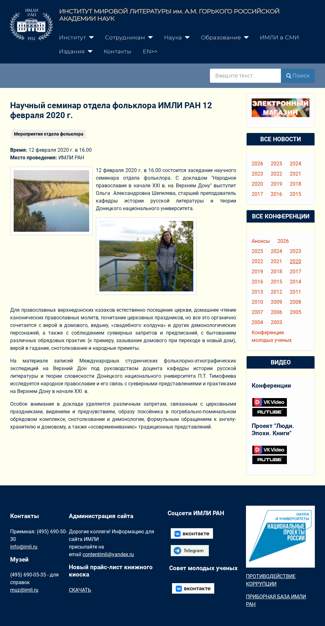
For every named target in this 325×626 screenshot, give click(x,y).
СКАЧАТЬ (80, 590)
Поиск (300, 76)
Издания (72, 51)
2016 (276, 194)
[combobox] (245, 76)
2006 (276, 312)
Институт (72, 37)
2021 (295, 174)
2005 (295, 312)
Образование (221, 37)
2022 (276, 174)
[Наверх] (314, 614)
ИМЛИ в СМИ (279, 37)
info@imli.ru (23, 547)
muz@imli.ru (24, 590)
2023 (257, 174)
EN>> (150, 51)
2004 (257, 322)
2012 (276, 292)
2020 (257, 184)
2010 (257, 302)
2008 (295, 302)
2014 (295, 282)
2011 (295, 292)
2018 (295, 184)
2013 (257, 292)
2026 (257, 164)
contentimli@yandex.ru (108, 554)
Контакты (117, 51)
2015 (295, 194)
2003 (276, 322)
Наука (173, 37)
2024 (295, 164)
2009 (276, 302)
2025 (276, 164)
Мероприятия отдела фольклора (48, 134)
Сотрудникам (125, 37)
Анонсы (261, 241)
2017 (257, 194)
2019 (276, 184)
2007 (257, 312)
